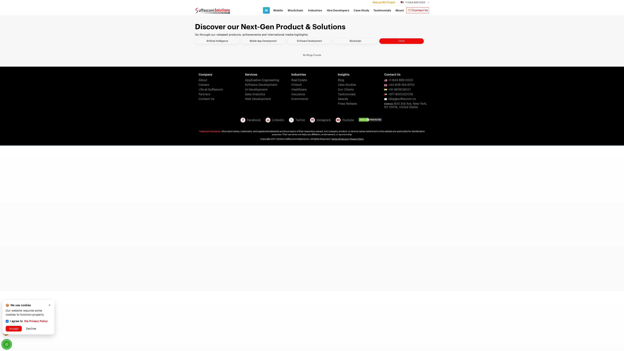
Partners (204, 94)
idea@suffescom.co (402, 99)
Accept (14, 328)
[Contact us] (6, 344)
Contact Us (420, 10)
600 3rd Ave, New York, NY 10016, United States (405, 105)
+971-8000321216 (400, 94)
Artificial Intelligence (217, 41)
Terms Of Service (340, 139)
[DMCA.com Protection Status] (371, 120)
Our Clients (346, 89)
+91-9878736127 (399, 89)
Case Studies (347, 84)
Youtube (348, 120)
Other (401, 41)
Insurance (298, 94)
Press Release (347, 103)
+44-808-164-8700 (401, 84)
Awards (343, 99)
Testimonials (382, 10)
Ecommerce (299, 99)
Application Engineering (262, 80)
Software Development (309, 41)
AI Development (256, 89)
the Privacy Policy (36, 321)
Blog (341, 80)
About (203, 80)
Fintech (296, 84)
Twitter (300, 120)
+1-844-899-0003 (400, 80)
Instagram (324, 120)
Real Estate (299, 80)
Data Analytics (255, 94)
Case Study (361, 10)
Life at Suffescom (211, 89)
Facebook (254, 120)
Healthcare (299, 89)
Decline (31, 328)
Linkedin (278, 120)
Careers (204, 84)
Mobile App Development (263, 41)
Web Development (258, 99)
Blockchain (355, 41)
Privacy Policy (357, 139)
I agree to (29, 321)
